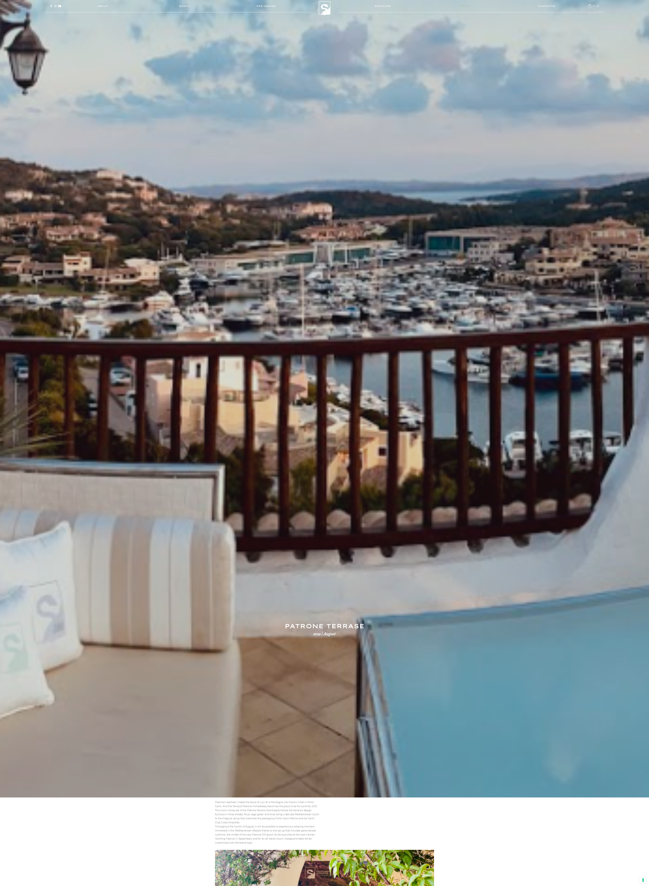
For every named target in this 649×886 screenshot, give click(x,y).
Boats (184, 6)
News (464, 6)
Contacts (546, 6)
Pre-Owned (266, 6)
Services (383, 6)
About (102, 6)
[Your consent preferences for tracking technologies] (643, 880)
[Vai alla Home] (324, 11)
